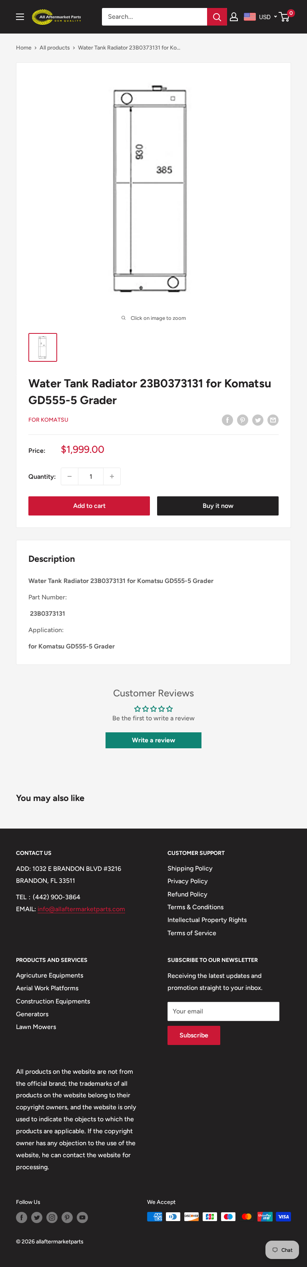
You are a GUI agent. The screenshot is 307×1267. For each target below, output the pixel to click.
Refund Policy (187, 894)
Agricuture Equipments (49, 975)
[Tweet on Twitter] (257, 420)
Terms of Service (191, 933)
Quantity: (42, 476)
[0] (284, 17)
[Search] (217, 17)
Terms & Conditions (195, 907)
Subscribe (193, 1035)
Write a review (153, 740)
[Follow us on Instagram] (52, 1217)
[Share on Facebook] (227, 420)
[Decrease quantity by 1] (69, 476)
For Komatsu (48, 419)
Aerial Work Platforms (47, 988)
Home (24, 47)
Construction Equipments (53, 1001)
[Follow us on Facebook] (21, 1217)
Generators (32, 1014)
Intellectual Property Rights (207, 920)
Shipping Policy (190, 868)
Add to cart (89, 506)
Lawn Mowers (36, 1027)
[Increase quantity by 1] (112, 476)
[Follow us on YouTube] (82, 1217)
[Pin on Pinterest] (242, 420)
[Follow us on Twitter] (36, 1217)
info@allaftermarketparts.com (81, 909)
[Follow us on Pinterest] (67, 1217)
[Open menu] (20, 17)
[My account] (234, 16)
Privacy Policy (187, 881)
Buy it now (218, 506)
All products (55, 47)
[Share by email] (273, 420)
